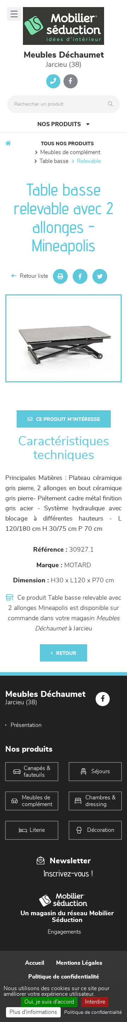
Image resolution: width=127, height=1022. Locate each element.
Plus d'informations (33, 1012)
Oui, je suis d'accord (49, 1002)
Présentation (26, 725)
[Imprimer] (60, 276)
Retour (66, 653)
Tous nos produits (67, 143)
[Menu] (14, 14)
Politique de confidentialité (63, 977)
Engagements (64, 932)
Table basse (54, 161)
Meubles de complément (70, 152)
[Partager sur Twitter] (99, 276)
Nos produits (59, 124)
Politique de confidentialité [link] (93, 1012)
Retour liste (34, 276)
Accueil (34, 963)
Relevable (89, 161)
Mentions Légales (79, 963)
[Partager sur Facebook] (80, 276)
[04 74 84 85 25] (53, 81)
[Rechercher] (112, 104)
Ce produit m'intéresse (68, 419)
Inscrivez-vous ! (68, 873)
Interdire (95, 1002)
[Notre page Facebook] (71, 81)
